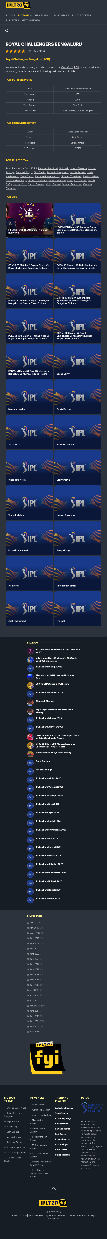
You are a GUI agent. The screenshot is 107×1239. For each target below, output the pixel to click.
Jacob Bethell (78, 172)
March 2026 (35, 933)
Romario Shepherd (57, 172)
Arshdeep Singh (44, 770)
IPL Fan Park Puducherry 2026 (51, 872)
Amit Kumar (61, 1149)
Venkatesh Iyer (57, 180)
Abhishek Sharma (45, 701)
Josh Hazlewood (16, 621)
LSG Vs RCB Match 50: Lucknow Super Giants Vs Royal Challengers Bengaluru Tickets (77, 230)
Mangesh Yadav (76, 180)
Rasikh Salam (91, 176)
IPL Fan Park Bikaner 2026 (49, 718)
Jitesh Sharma (78, 168)
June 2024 (34, 943)
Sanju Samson (43, 761)
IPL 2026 (10, 15)
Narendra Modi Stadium (38, 1130)
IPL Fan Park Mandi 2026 (48, 898)
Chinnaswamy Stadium (73, 110)
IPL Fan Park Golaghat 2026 (49, 864)
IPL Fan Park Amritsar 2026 (49, 727)
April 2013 (34, 1000)
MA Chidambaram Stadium (39, 1155)
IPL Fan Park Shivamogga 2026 (51, 830)
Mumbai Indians (14, 1137)
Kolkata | (62, 1215)
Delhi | (31, 1215)
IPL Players (12, 20)
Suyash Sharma (37, 180)
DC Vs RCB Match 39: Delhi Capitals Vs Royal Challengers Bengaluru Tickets (77, 266)
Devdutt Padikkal (48, 168)
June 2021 (34, 959)
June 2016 (34, 985)
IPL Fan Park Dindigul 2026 (49, 667)
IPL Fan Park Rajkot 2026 (48, 890)
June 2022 (34, 954)
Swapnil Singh (24, 172)
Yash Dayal (26, 176)
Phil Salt (64, 168)
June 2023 (34, 948)
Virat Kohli (67, 67)
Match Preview (31, 20)
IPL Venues (41, 15)
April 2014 (34, 995)
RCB (76, 67)
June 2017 (34, 979)
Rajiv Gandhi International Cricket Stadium (39, 1173)
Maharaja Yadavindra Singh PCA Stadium (40, 1163)
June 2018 (34, 974)
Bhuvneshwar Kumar (47, 176)
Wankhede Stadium (41, 1110)
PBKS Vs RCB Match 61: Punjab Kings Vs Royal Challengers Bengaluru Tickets (28, 337)
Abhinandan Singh (16, 180)
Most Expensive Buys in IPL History (53, 752)
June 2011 (34, 1011)
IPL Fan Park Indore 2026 (48, 847)
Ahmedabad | (83, 1215)
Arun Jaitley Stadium (41, 1115)
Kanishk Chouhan (66, 444)
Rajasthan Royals (14, 1142)
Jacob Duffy (63, 373)
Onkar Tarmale (62, 1155)
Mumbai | (23, 1215)
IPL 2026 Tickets (81, 15)
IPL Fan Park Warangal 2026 (49, 787)
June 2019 (34, 969)
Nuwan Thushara (71, 176)
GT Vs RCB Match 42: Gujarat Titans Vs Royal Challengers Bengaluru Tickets (28, 266)
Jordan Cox (20, 184)
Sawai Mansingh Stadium (38, 1138)
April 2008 (34, 1031)
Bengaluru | (40, 1215)
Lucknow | (72, 1215)
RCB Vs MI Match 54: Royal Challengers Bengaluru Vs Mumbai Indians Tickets (28, 372)
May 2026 (34, 922)
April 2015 (34, 990)
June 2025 (34, 938)
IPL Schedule (61, 15)
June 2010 (34, 1016)
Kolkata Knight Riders (16, 1152)
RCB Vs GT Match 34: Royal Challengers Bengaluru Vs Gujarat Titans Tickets (28, 302)
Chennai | (14, 1215)
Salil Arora (60, 1134)
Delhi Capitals (13, 1132)
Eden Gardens (38, 1104)
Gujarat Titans (13, 1121)
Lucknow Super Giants (12, 1159)
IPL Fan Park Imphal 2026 (48, 821)
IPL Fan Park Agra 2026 (47, 812)
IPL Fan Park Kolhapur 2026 (49, 795)
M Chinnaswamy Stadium (38, 1147)
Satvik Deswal (36, 184)
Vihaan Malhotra (72, 184)
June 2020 (34, 964)
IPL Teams (23, 15)
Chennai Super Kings (16, 1108)
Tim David (39, 172)
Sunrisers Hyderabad (16, 1147)
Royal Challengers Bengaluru (13, 1115)
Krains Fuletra (62, 1139)
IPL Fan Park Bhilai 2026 (47, 804)
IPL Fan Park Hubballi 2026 (49, 881)
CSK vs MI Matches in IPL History (52, 684)
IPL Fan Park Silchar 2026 (48, 778)
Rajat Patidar (77, 137)
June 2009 (35, 1021)
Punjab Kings (13, 1126)
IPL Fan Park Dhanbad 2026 (49, 692)
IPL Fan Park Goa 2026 (47, 838)
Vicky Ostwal (53, 184)
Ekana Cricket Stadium (37, 1122)
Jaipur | (94, 1215)
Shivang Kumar (62, 1129)
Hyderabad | (52, 1215)
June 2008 (35, 1026)
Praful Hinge (61, 1144)
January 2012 (36, 1006)
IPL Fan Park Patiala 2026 (48, 855)
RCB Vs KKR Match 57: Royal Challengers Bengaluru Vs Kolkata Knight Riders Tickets (74, 336)
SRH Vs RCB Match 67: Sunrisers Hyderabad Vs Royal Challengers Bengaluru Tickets (74, 300)
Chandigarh (53, 1218)
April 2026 (34, 928)
